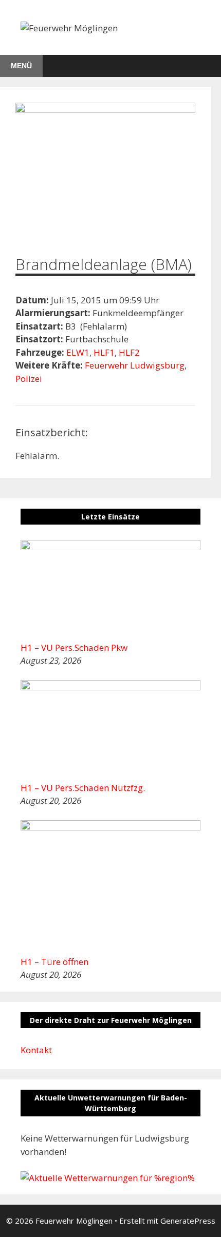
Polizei (28, 378)
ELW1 (77, 352)
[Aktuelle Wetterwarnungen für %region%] (108, 1178)
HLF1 (104, 352)
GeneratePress (187, 1220)
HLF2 (129, 352)
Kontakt (36, 1050)
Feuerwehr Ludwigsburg (135, 365)
